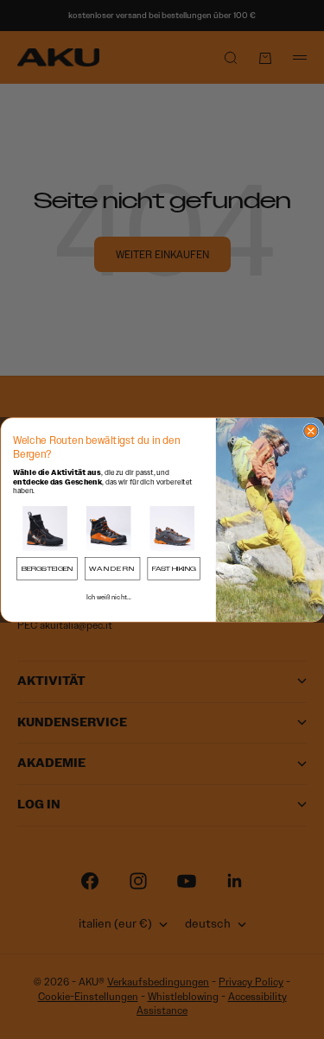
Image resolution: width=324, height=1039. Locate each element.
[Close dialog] (310, 430)
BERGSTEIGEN (47, 567)
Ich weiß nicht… (108, 597)
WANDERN (112, 567)
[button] (44, 528)
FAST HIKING (173, 567)
